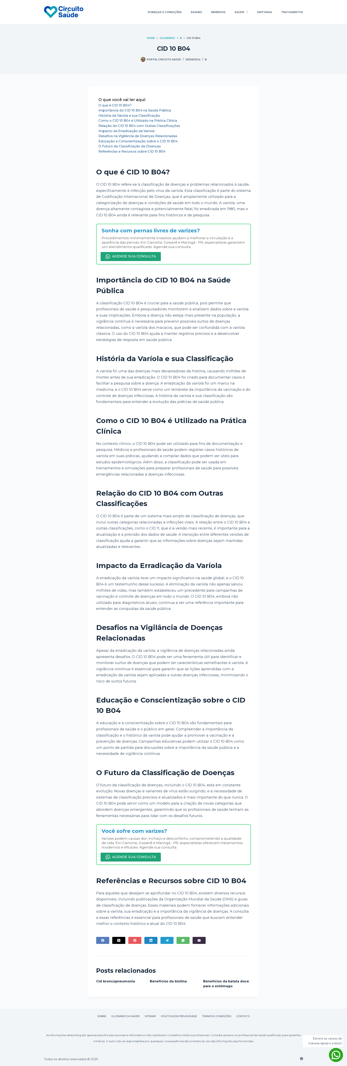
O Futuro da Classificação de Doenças (129, 146)
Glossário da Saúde (125, 1016)
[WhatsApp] (183, 940)
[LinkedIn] (150, 940)
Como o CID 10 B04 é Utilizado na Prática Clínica (137, 120)
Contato (243, 1016)
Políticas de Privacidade (179, 1016)
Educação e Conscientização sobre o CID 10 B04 (138, 141)
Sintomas (264, 12)
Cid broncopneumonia (115, 981)
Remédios (218, 12)
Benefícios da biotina (168, 981)
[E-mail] (199, 940)
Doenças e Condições (165, 12)
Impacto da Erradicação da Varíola (126, 131)
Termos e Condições (216, 1016)
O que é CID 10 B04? (115, 105)
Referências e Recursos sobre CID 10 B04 (131, 151)
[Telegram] (167, 940)
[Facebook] (102, 940)
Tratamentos (292, 12)
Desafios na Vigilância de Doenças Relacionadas (137, 136)
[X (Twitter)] (118, 940)
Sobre (101, 1016)
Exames (196, 12)
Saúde (239, 12)
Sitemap (150, 1016)
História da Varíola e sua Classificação (129, 115)
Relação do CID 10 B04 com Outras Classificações (139, 126)
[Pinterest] (134, 940)
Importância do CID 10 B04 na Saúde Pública (134, 110)
